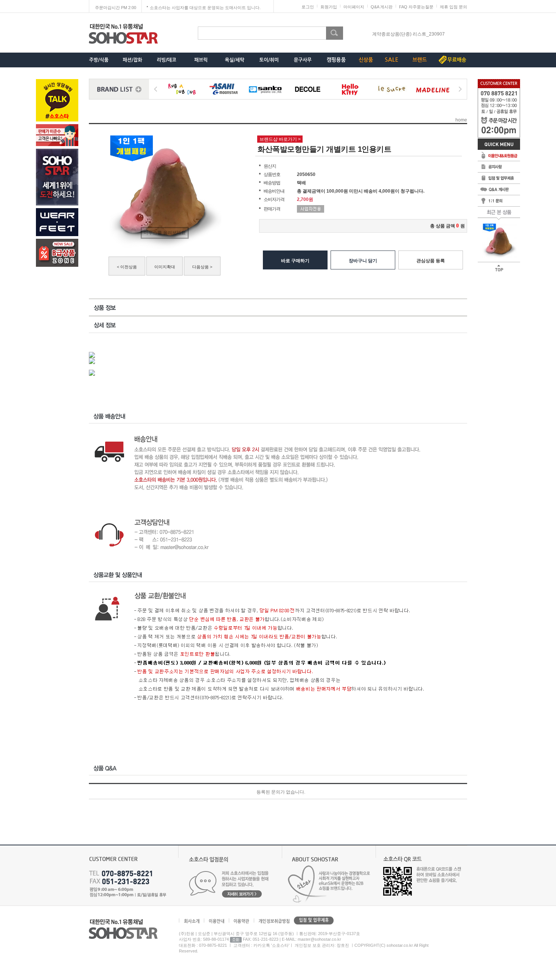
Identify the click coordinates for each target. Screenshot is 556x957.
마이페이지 (353, 7)
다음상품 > (202, 267)
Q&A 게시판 (382, 7)
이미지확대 (164, 267)
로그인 (307, 7)
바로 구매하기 (295, 260)
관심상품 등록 (430, 260)
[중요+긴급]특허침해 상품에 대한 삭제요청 (408, 35)
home (461, 120)
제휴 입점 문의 (453, 7)
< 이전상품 (127, 267)
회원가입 (328, 7)
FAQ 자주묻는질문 (416, 7)
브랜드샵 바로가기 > (280, 139)
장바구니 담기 (363, 260)
